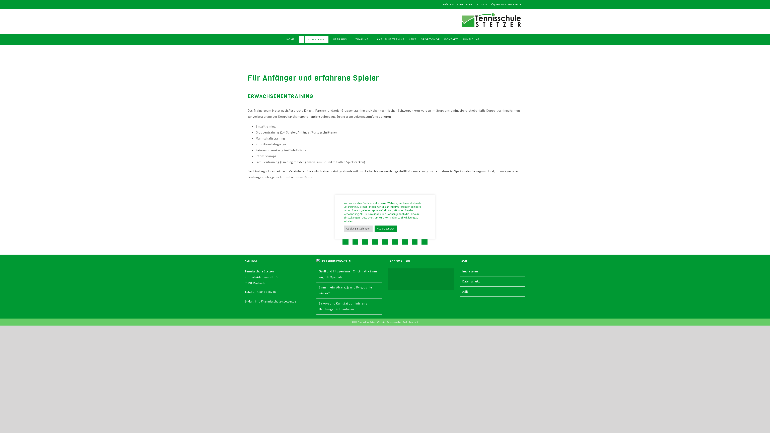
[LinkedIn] (375, 241)
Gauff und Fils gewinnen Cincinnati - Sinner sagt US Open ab (349, 274)
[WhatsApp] (385, 241)
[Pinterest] (405, 241)
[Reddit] (365, 241)
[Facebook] (345, 241)
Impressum (470, 271)
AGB (465, 291)
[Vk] (414, 241)
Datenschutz (471, 281)
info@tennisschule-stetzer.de (505, 4)
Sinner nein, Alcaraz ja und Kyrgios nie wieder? (345, 290)
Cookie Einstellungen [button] (358, 228)
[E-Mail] (424, 241)
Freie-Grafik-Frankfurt (408, 322)
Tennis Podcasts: (339, 261)
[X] (355, 241)
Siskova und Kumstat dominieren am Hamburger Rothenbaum (345, 306)
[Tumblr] (395, 241)
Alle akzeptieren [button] (386, 228)
